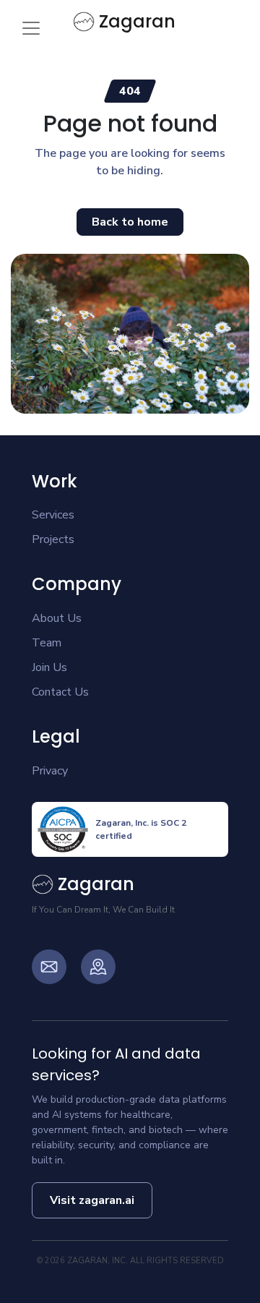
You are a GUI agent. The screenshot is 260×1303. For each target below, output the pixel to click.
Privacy (50, 771)
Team (46, 643)
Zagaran (137, 21)
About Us (57, 618)
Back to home (130, 222)
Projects (53, 539)
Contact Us (60, 692)
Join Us (49, 667)
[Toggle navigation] (31, 28)
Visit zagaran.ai (92, 1200)
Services (53, 515)
